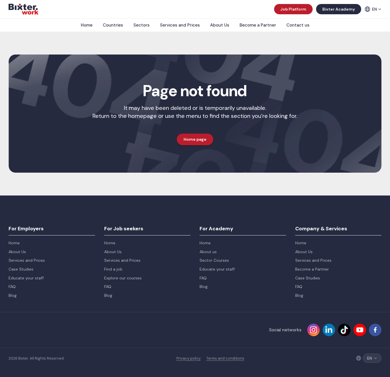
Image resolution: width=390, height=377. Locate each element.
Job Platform (293, 9)
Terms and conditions (225, 358)
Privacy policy (188, 358)
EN (374, 9)
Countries (113, 25)
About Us (219, 25)
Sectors (141, 25)
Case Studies (21, 269)
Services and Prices (180, 25)
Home (87, 25)
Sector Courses (214, 260)
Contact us (297, 25)
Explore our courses (123, 278)
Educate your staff (26, 278)
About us (208, 251)
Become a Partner (258, 25)
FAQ (12, 286)
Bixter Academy (338, 9)
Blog (13, 295)
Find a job (113, 269)
